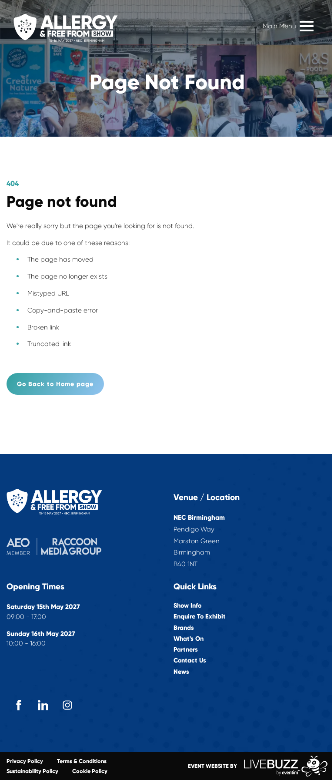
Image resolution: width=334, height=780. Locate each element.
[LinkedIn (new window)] (43, 705)
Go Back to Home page (55, 384)
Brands (184, 628)
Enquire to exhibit (200, 616)
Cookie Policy (89, 771)
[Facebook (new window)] (18, 705)
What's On (189, 638)
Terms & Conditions (82, 761)
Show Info (187, 605)
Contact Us (190, 660)
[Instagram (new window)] (67, 705)
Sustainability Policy (32, 771)
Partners (186, 649)
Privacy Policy (25, 761)
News (181, 672)
